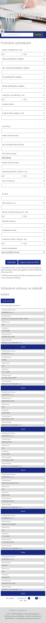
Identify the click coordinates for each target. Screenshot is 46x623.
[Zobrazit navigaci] (2, 31)
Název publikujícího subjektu (23, 59)
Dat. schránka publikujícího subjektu (16, 68)
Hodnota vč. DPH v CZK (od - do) (23, 239)
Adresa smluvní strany (23, 162)
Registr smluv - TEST (24, 16)
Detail (23, 347)
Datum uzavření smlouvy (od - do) (15, 212)
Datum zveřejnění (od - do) (12, 50)
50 (40, 598)
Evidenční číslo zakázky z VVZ (23, 113)
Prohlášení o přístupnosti (17, 610)
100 (21, 601)
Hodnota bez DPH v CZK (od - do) (23, 171)
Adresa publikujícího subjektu (23, 86)
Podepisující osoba (23, 230)
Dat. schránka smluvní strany (23, 144)
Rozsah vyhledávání (9, 248)
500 (25, 601)
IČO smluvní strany (23, 153)
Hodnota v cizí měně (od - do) (23, 95)
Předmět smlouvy (9, 221)
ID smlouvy (6, 126)
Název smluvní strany (10, 135)
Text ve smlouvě (23, 181)
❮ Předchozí (21, 598)
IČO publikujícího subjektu (23, 77)
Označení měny (23, 104)
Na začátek (10, 598)
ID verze (5, 194)
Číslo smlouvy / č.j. (23, 203)
